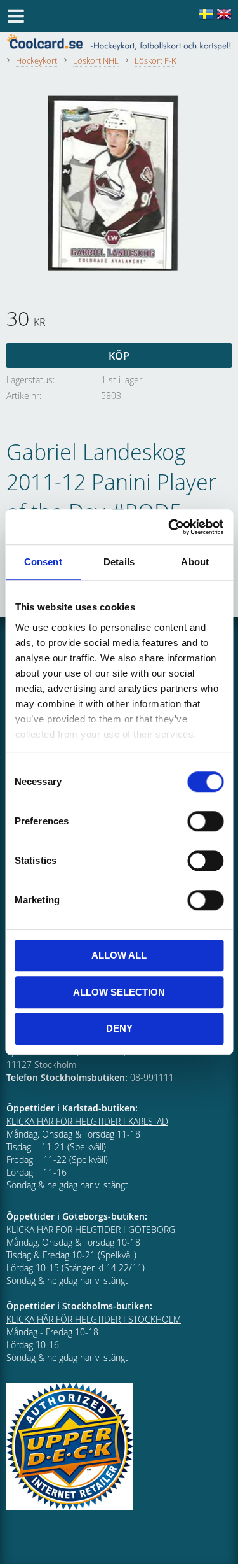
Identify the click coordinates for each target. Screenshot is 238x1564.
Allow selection (119, 992)
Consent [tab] (43, 561)
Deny (119, 1028)
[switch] (205, 821)
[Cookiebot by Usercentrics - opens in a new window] (169, 527)
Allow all (119, 955)
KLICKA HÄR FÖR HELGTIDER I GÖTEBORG (90, 1229)
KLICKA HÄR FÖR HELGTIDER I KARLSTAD (87, 1121)
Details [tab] (119, 561)
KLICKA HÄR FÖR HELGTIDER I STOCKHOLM (93, 1319)
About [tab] (195, 561)
